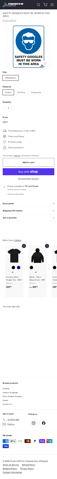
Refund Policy (28, 464)
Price (5, 117)
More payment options (28, 178)
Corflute (21, 92)
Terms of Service (11, 464)
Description (8, 203)
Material (7, 86)
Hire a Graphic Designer (12, 396)
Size (5, 72)
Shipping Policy (10, 468)
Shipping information (12, 210)
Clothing (6, 388)
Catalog (17, 240)
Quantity (7, 102)
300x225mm (10, 78)
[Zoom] (45, 63)
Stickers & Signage (10, 392)
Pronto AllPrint (9, 20)
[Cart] (45, 4)
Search (5, 400)
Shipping (17, 155)
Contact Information (12, 472)
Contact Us (7, 404)
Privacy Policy (27, 468)
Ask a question (10, 217)
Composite (36, 92)
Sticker (8, 92)
